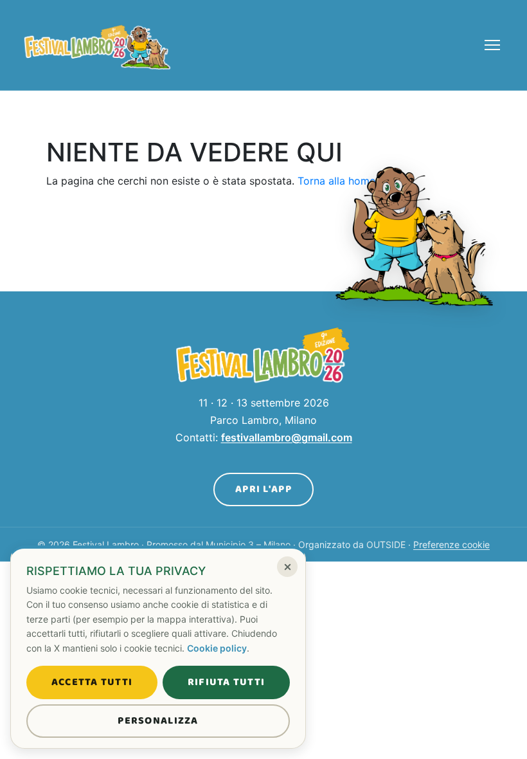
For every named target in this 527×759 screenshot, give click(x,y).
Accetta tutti (92, 682)
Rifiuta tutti (226, 682)
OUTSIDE (386, 544)
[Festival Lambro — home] (98, 45)
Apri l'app (263, 489)
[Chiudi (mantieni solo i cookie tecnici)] (287, 566)
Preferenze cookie (451, 544)
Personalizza (158, 721)
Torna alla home (336, 180)
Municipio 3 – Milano (248, 544)
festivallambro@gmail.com (286, 437)
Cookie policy (217, 648)
